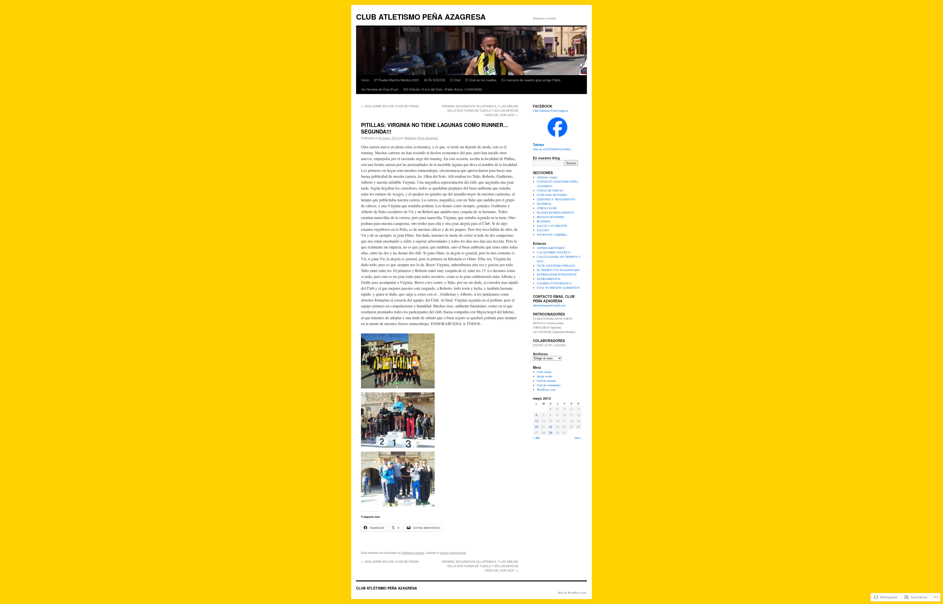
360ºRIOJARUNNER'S (551, 248)
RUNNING (544, 221)
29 (550, 432)
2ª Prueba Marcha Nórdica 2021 (396, 80)
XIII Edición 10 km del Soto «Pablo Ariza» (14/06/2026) (442, 89)
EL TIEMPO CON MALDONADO (558, 270)
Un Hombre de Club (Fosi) (379, 89)
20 (536, 427)
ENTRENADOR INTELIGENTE (557, 274)
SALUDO (543, 230)
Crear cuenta (544, 372)
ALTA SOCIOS (434, 80)
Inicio (365, 80)
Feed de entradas (546, 381)
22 (550, 427)
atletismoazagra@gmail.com (549, 305)
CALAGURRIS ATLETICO (553, 252)
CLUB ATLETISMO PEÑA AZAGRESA (421, 16)
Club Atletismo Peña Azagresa (550, 110)
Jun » (578, 438)
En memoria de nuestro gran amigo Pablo (530, 80)
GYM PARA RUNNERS (552, 195)
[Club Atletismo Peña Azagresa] (557, 136)
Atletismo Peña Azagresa (421, 138)
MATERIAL (544, 204)
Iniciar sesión (544, 376)
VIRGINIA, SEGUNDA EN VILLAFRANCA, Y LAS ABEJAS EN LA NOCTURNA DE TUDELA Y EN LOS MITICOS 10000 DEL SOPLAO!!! (479, 110)
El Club (455, 80)
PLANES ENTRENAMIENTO (555, 212)
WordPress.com (546, 389)
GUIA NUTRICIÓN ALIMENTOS (558, 287)
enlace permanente (453, 552)
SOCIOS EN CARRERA (552, 234)
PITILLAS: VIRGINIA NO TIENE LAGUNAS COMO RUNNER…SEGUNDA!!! (434, 128)
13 (536, 421)
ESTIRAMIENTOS (548, 279)
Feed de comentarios (549, 385)
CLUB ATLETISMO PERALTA (556, 265)
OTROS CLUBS (547, 208)
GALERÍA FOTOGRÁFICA (554, 283)
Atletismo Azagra (413, 552)
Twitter (538, 144)
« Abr (536, 438)
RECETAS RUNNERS (550, 217)
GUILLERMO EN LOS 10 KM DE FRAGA (390, 106)
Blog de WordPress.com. (572, 592)
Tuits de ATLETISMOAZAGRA (552, 149)
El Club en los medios (481, 80)
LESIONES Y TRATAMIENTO (556, 199)
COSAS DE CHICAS (550, 190)
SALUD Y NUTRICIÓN (552, 226)
